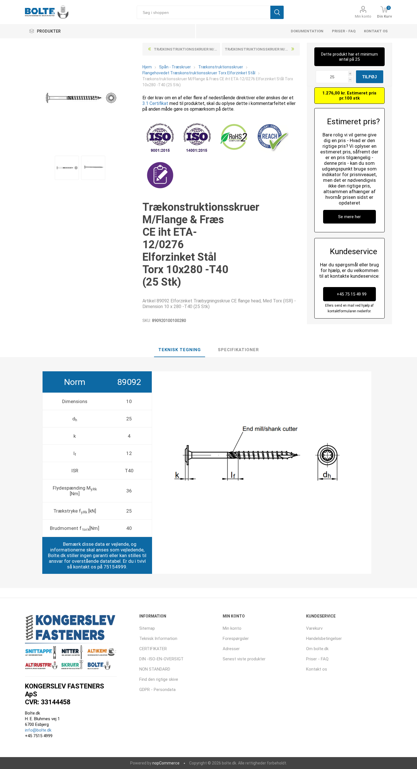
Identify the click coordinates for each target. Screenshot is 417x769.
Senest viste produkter (244, 658)
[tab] (179, 350)
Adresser (231, 648)
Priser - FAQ (343, 31)
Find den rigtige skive (158, 679)
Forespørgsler (236, 638)
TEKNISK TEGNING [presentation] (179, 349)
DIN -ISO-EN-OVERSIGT (161, 658)
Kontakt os (376, 31)
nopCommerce (166, 763)
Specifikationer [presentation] (238, 349)
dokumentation (307, 31)
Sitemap (147, 628)
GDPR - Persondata (157, 689)
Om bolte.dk (317, 648)
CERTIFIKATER (153, 648)
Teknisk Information (158, 638)
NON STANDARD (154, 669)
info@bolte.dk (38, 730)
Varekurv (314, 628)
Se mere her (349, 216)
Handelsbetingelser (324, 638)
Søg (277, 12)
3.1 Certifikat (155, 103)
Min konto (363, 16)
